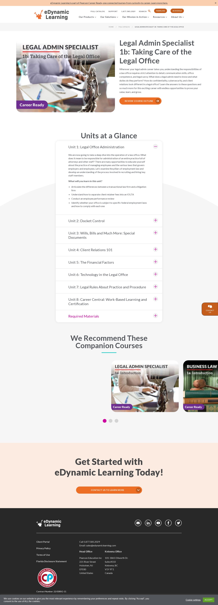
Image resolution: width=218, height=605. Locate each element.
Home (111, 27)
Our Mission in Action (134, 17)
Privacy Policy (43, 548)
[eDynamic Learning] (55, 15)
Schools (177, 11)
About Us (176, 17)
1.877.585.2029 (128, 11)
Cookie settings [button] (193, 600)
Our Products (86, 17)
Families (160, 11)
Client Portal (43, 541)
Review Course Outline (139, 101)
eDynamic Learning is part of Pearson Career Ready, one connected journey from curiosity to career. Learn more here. (109, 2)
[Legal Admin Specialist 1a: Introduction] (145, 386)
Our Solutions (108, 17)
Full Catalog (98, 11)
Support (113, 11)
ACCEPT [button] (209, 600)
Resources (159, 17)
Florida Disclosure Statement (51, 561)
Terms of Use (43, 554)
